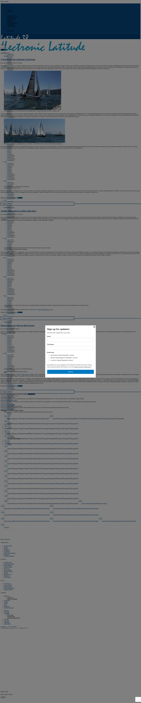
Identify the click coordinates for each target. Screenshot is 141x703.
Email (49, 336)
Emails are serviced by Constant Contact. (82, 367)
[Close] (94, 327)
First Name (50, 344)
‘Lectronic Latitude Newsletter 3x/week (62, 360)
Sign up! (70, 372)
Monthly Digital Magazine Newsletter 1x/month (64, 358)
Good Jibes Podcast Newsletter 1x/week (62, 355)
